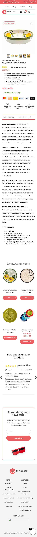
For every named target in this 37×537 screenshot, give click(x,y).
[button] (31, 24)
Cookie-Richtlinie (25, 510)
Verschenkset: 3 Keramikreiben (27, 331)
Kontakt (22, 7)
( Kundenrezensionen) (18, 67)
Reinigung (8, 483)
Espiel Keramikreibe (9, 330)
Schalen (23, 63)
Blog (30, 7)
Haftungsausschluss (25, 506)
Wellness (9, 506)
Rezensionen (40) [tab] (24, 117)
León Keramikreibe (27, 290)
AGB (25, 487)
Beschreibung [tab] (9, 117)
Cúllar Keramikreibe (10, 290)
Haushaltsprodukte (8, 494)
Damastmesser (8, 498)
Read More (27, 342)
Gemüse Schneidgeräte (9, 488)
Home (7, 7)
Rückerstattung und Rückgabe (25, 492)
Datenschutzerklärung (25, 498)
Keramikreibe (15, 63)
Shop (14, 7)
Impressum (25, 502)
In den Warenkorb (10, 298)
